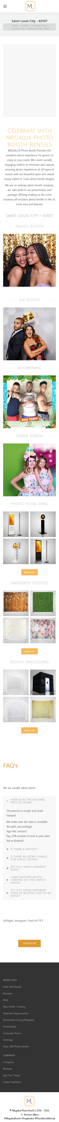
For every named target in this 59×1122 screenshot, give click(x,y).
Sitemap (8, 1040)
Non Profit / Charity (14, 1006)
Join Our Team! (11, 1075)
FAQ (5, 1000)
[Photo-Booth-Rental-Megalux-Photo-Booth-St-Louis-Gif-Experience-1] (29, 333)
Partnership (9, 1026)
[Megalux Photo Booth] (16, 524)
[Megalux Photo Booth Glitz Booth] (43, 709)
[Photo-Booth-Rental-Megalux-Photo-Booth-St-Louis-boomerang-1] (29, 401)
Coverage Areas (12, 1033)
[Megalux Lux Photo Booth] (43, 682)
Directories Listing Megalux (18, 1020)
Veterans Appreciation (15, 1013)
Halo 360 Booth (12, 986)
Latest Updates (12, 1082)
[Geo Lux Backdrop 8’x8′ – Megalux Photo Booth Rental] (16, 630)
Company (8, 1062)
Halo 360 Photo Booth (16, 1046)
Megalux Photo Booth (23, 1110)
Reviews (7, 993)
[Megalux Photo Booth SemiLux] (16, 682)
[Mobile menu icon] (5, 6)
